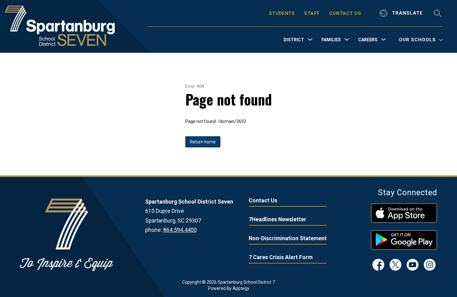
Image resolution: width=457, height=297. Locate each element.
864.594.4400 (180, 230)
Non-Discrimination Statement (288, 238)
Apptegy (241, 288)
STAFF (312, 13)
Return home (203, 141)
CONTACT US (345, 13)
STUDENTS (282, 13)
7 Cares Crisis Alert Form (280, 257)
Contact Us (263, 200)
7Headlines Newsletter (277, 219)
